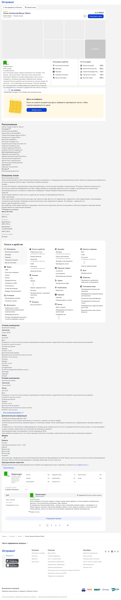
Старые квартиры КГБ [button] (9, 148)
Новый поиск (31, 7)
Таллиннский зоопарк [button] (9, 158)
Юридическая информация (56, 564)
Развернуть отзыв (34, 512)
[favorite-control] (85, 16)
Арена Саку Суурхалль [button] (10, 160)
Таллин (20, 536)
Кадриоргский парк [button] (8, 154)
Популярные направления (56, 562)
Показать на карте (18, 16)
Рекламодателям (88, 564)
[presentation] (16, 488)
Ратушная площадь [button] (8, 141)
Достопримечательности (10, 152)
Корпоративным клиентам (91, 559)
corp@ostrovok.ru (82, 465)
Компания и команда (38, 553)
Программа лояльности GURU (57, 573)
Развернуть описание (10, 209)
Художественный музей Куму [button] (12, 156)
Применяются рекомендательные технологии (52, 597)
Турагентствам (87, 556)
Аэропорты (5, 165)
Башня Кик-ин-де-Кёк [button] (9, 133)
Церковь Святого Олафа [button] (10, 150)
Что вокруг (5, 129)
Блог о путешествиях (54, 559)
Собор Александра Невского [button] (12, 135)
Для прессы (35, 562)
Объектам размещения (90, 553)
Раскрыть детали (39, 496)
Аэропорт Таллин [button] (8, 167)
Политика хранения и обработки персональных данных (19, 597)
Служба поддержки (54, 556)
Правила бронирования (55, 567)
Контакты (35, 556)
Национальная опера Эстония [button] (12, 144)
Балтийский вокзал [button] (8, 171)
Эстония (12, 536)
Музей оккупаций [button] (8, 131)
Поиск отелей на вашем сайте (92, 562)
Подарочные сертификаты (56, 576)
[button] (22, 39)
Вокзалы (5, 169)
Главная (4, 536)
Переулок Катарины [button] (9, 146)
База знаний (51, 553)
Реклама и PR (87, 567)
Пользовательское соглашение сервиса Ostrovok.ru (64, 570)
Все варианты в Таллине (13, 7)
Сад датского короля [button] (9, 137)
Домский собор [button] (7, 139)
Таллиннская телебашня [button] (10, 163)
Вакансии (35, 559)
